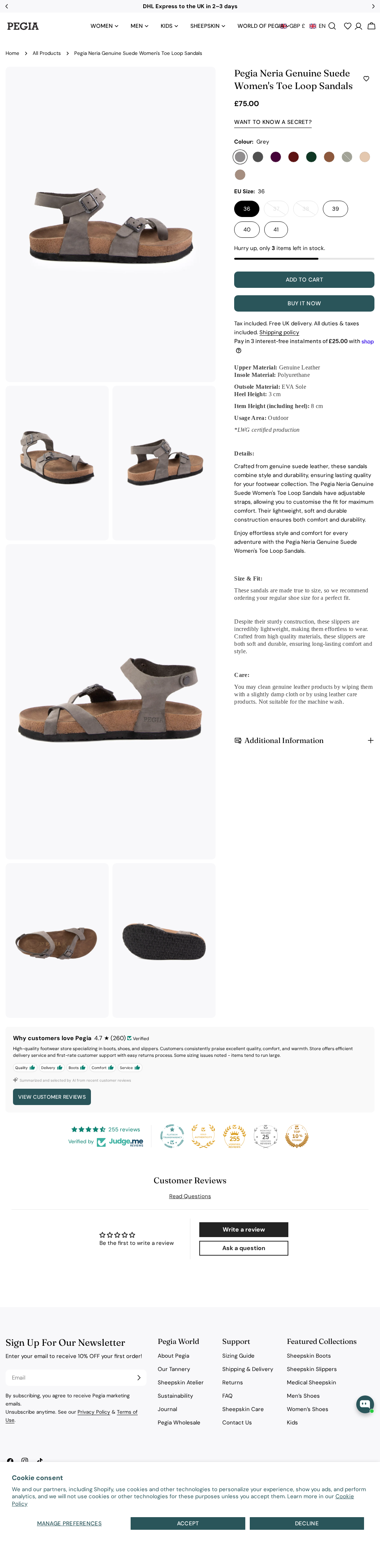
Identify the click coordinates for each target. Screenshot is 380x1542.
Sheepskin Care (243, 1409)
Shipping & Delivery (247, 1369)
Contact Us (237, 1422)
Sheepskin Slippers (312, 1369)
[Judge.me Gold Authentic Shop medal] (203, 1136)
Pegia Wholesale (179, 1422)
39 (335, 209)
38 (310, 211)
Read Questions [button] (190, 1196)
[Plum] (276, 157)
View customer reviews (52, 1097)
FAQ (227, 1396)
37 (281, 211)
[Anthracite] (258, 157)
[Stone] (240, 175)
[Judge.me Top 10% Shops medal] (297, 1136)
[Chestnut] (329, 157)
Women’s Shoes (307, 1409)
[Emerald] (311, 157)
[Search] (332, 26)
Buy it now (304, 303)
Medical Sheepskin (311, 1382)
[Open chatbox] (365, 1404)
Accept (188, 1523)
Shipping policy (279, 332)
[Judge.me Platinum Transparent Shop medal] (172, 1136)
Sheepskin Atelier (181, 1382)
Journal (167, 1409)
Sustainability (175, 1396)
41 (276, 229)
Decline (307, 1523)
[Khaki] (347, 157)
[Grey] (240, 157)
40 (246, 229)
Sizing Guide (238, 1355)
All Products (47, 53)
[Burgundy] (293, 157)
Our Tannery (174, 1369)
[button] (302, 26)
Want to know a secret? (273, 122)
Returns (232, 1382)
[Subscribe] (139, 1378)
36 (246, 209)
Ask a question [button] (243, 1248)
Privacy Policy (94, 1412)
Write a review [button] (244, 1229)
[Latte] (365, 157)
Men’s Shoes (303, 1396)
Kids (292, 1422)
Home (12, 53)
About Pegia (173, 1355)
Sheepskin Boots (309, 1355)
